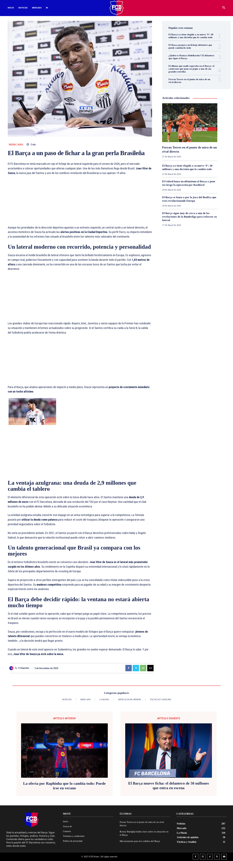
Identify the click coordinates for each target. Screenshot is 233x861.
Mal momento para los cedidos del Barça (140, 841)
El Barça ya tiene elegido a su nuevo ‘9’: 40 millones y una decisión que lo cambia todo (190, 36)
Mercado (16, 144)
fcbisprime (23, 668)
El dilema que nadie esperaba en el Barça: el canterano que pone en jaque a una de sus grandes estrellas (191, 69)
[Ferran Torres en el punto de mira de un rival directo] (189, 122)
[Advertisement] (80, 202)
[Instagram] (202, 856)
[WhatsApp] (143, 668)
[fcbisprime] (12, 668)
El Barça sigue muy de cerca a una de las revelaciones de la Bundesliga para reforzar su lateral (189, 217)
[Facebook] (128, 668)
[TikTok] (210, 856)
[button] (224, 8)
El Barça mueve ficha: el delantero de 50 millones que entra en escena (168, 785)
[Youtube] (224, 856)
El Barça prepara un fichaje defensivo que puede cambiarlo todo (190, 46)
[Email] (150, 668)
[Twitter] (136, 668)
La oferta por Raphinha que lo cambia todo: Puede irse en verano (64, 785)
